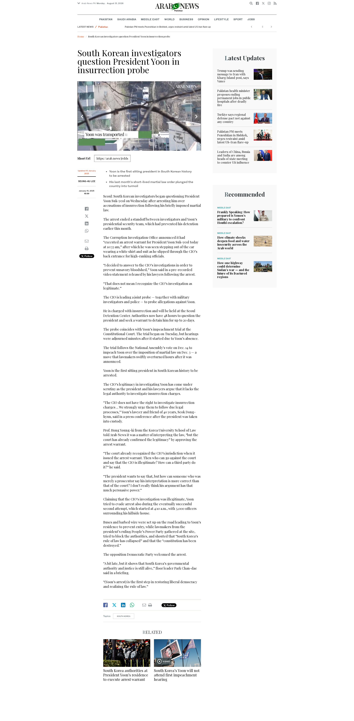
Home (80, 36)
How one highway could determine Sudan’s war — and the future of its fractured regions (233, 270)
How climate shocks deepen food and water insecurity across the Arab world (233, 242)
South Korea (123, 616)
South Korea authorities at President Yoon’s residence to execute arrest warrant (125, 675)
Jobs (251, 19)
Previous (82, 116)
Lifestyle (221, 19)
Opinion (203, 19)
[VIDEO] (177, 652)
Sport (238, 19)
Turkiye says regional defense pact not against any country (233, 118)
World (169, 19)
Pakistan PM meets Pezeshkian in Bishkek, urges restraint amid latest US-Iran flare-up (168, 27)
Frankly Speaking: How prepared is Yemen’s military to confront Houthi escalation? (233, 217)
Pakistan (105, 19)
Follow (88, 256)
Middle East (150, 19)
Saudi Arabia (126, 19)
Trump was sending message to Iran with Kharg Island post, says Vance (233, 76)
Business (186, 19)
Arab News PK (88, 3)
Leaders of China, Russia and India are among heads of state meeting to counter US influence (233, 157)
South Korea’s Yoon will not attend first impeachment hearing (176, 675)
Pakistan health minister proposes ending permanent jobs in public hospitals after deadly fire (234, 98)
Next (196, 116)
